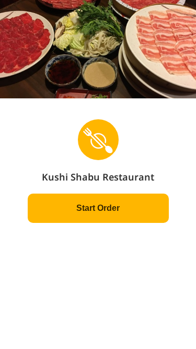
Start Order (98, 208)
